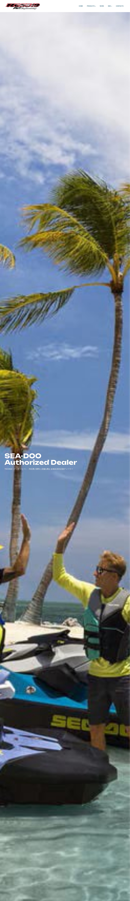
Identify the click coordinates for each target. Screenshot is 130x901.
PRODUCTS (91, 6)
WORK (102, 6)
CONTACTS (119, 6)
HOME (81, 6)
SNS (109, 6)
